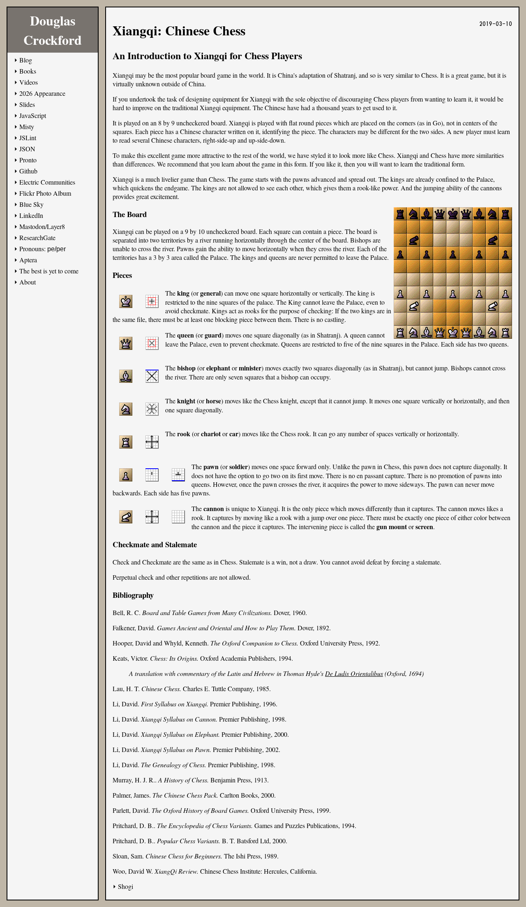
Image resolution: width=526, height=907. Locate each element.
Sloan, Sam (127, 855)
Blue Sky (31, 204)
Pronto (28, 159)
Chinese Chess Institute (230, 871)
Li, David (125, 703)
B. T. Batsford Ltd (245, 840)
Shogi (125, 886)
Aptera (28, 259)
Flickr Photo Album (45, 193)
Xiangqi (260, 99)
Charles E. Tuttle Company (218, 688)
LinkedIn (31, 215)
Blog (25, 60)
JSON (27, 148)
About (27, 282)
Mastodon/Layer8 (42, 226)
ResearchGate (37, 237)
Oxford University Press (331, 643)
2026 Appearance (42, 93)
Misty (26, 126)
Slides (27, 104)
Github (28, 171)
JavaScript (32, 115)
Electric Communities (47, 182)
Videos (28, 82)
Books (27, 71)
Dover (281, 612)
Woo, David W (132, 871)
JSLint (27, 137)
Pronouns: (42, 248)
